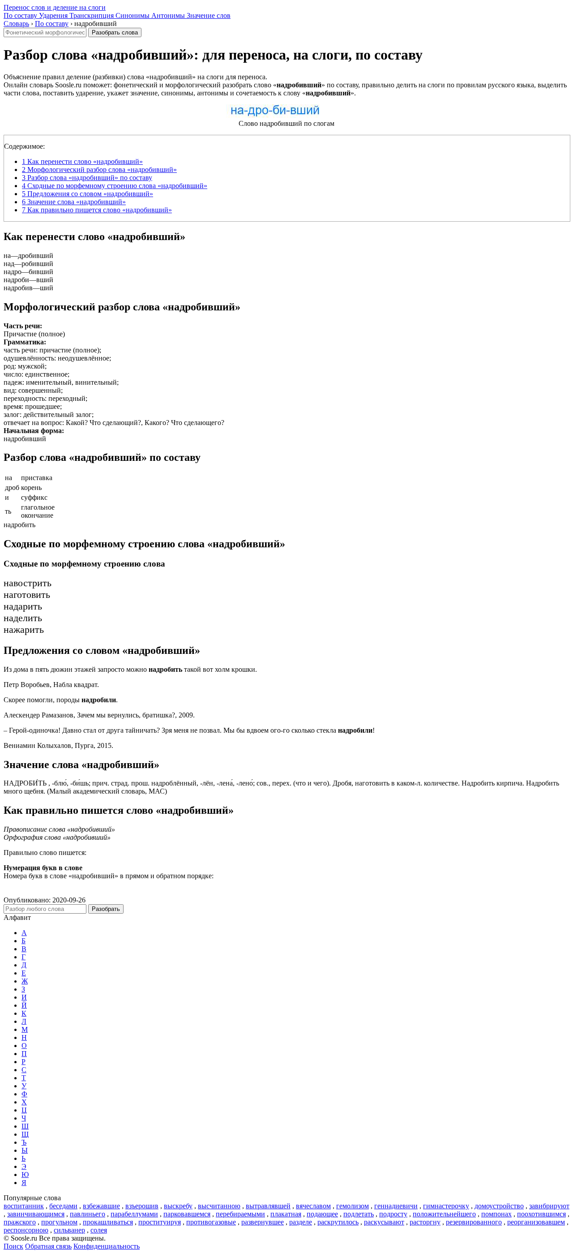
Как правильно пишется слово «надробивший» (97, 210)
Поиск (13, 1246)
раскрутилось (338, 1222)
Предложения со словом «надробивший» (87, 194)
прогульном (59, 1222)
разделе (300, 1222)
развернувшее (262, 1222)
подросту (393, 1214)
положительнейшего (444, 1214)
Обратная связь (48, 1246)
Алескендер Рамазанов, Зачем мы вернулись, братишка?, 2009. (99, 715)
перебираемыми (240, 1214)
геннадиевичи (396, 1206)
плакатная (285, 1214)
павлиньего (87, 1214)
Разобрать (106, 909)
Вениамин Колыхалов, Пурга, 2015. (58, 745)
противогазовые (211, 1222)
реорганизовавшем (536, 1222)
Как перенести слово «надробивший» (82, 161)
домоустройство (499, 1206)
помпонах (496, 1214)
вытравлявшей (268, 1206)
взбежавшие (101, 1206)
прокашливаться (108, 1222)
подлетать (358, 1214)
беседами (63, 1206)
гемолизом (352, 1206)
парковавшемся (186, 1214)
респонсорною (26, 1230)
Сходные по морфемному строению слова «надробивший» (114, 185)
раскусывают (384, 1222)
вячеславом (313, 1206)
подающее (322, 1214)
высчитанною (219, 1206)
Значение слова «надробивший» (74, 202)
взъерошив (141, 1206)
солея (98, 1230)
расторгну (425, 1222)
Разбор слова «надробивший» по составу (87, 177)
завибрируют (549, 1206)
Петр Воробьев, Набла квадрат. (51, 684)
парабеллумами (134, 1214)
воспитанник (24, 1206)
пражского (20, 1222)
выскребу (178, 1206)
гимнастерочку (446, 1206)
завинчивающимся (35, 1214)
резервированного (474, 1222)
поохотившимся (541, 1214)
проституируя (159, 1222)
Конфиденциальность (106, 1246)
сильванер (69, 1230)
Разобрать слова (115, 32)
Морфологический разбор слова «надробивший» (99, 169)
